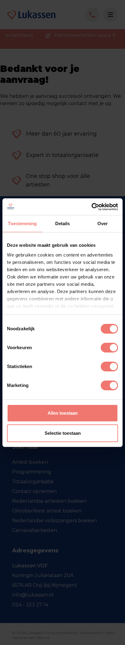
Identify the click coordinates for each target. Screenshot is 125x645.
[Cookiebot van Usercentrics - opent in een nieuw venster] (91, 207)
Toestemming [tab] (22, 223)
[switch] (109, 348)
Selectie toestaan (63, 433)
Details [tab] (62, 223)
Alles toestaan (63, 413)
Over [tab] (102, 223)
